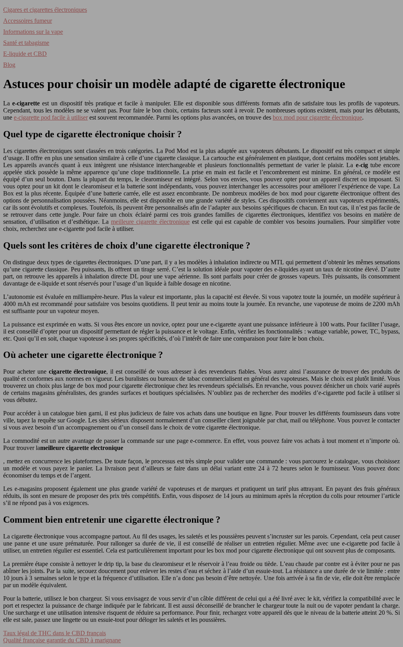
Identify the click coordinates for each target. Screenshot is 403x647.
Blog (9, 64)
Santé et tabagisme (26, 42)
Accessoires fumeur (27, 20)
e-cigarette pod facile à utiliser (51, 117)
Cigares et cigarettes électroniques (45, 9)
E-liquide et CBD (25, 53)
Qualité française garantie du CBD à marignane (62, 640)
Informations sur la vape (33, 31)
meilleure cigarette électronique (150, 221)
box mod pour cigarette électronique (317, 117)
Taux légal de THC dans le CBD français (54, 633)
